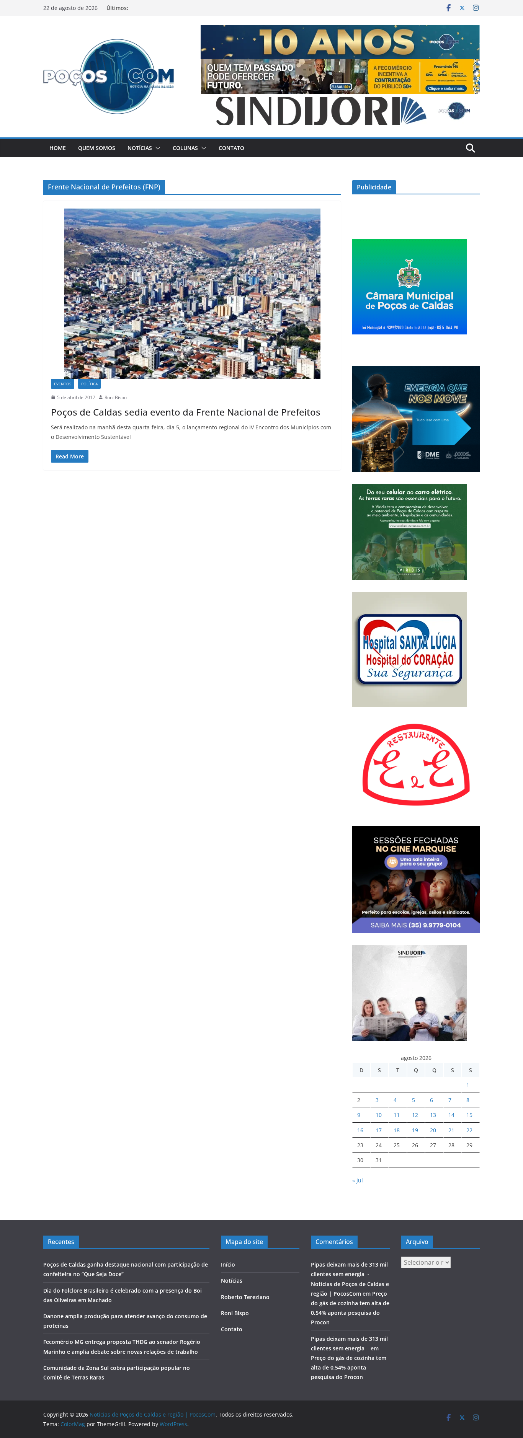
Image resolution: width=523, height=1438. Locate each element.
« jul (357, 1180)
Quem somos (96, 148)
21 (451, 1130)
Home (57, 148)
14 (451, 1114)
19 (415, 1130)
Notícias (139, 148)
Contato (231, 148)
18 (397, 1130)
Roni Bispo (116, 397)
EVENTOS (62, 383)
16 (360, 1130)
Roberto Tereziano (245, 1297)
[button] (156, 148)
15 (469, 1114)
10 (379, 1114)
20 (433, 1130)
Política (89, 383)
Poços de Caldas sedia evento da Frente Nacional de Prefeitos (185, 412)
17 (379, 1130)
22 (469, 1130)
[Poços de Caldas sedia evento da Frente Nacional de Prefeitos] (192, 294)
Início (228, 1264)
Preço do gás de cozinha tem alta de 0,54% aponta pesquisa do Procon (348, 1367)
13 (433, 1114)
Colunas (185, 148)
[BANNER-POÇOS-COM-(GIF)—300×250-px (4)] (409, 243)
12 (415, 1114)
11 (397, 1114)
